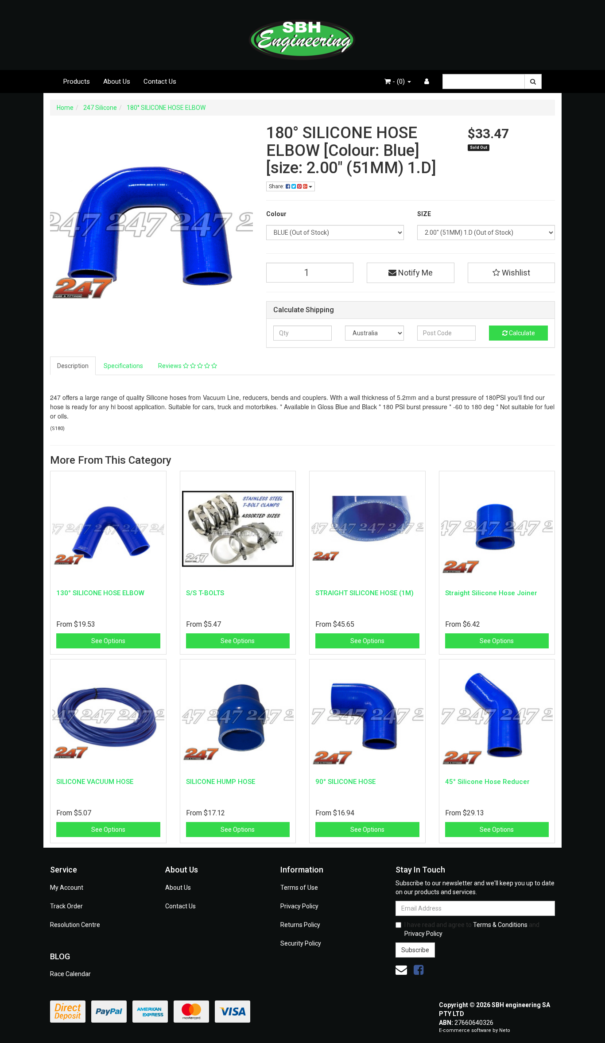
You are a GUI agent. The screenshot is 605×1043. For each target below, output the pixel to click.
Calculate (521, 333)
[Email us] (401, 970)
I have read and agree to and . (471, 929)
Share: (277, 186)
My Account (66, 887)
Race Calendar (70, 973)
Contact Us (159, 81)
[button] (511, 273)
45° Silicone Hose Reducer (487, 782)
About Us (116, 81)
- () (399, 81)
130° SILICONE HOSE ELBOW (100, 593)
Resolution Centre (75, 924)
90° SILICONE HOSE (345, 782)
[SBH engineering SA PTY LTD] (302, 34)
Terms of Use (299, 887)
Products (76, 81)
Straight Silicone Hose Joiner (491, 593)
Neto (504, 1030)
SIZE (424, 213)
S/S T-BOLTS (205, 593)
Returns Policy (300, 924)
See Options (108, 640)
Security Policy (300, 943)
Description (73, 365)
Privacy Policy (299, 906)
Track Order (66, 906)
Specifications (123, 365)
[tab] (73, 366)
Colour (276, 213)
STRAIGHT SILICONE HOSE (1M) (364, 593)
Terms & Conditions (500, 924)
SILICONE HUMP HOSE (220, 782)
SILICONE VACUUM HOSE (94, 782)
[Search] (533, 81)
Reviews (170, 365)
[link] (418, 970)
